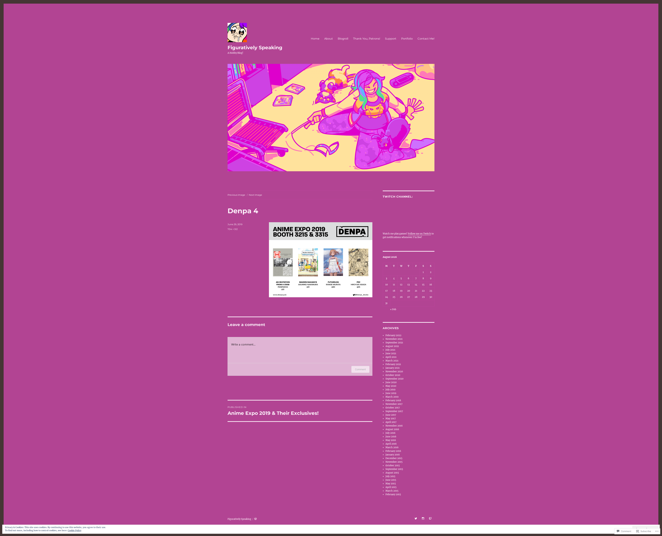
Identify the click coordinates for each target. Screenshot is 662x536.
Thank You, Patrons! (366, 38)
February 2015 (393, 494)
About (328, 38)
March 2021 (391, 360)
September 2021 (394, 342)
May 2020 (390, 386)
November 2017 (394, 404)
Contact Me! (426, 38)
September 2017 (394, 411)
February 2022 (393, 335)
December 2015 (393, 458)
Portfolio (407, 38)
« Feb (393, 309)
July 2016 (390, 433)
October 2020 (392, 375)
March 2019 (392, 396)
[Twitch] (430, 519)
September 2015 (394, 469)
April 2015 (391, 487)
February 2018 (393, 400)
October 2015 (392, 465)
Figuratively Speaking (255, 47)
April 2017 (391, 422)
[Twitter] (416, 519)
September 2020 (394, 378)
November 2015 (394, 461)
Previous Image (236, 194)
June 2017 (390, 414)
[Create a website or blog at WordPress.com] (255, 519)
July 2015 (390, 476)
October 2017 (392, 407)
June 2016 (390, 436)
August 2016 (392, 429)
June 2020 (391, 382)
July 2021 (390, 349)
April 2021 (391, 357)
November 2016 (394, 425)
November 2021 (394, 339)
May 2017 (390, 418)
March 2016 (392, 447)
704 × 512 (233, 229)
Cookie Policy (74, 530)
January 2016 (392, 454)
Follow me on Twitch (419, 233)
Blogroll (343, 38)
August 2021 (392, 346)
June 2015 (390, 480)
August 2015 (392, 472)
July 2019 (390, 389)
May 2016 (390, 440)
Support (390, 38)
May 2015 (390, 483)
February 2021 (393, 364)
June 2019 (390, 393)
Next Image (255, 194)
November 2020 (394, 371)
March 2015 (391, 490)
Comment (360, 369)
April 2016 (391, 443)
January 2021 (392, 367)
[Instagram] (423, 519)
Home (315, 38)
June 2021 (390, 353)
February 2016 (393, 451)
